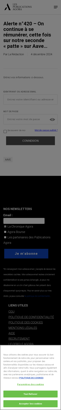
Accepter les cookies (30, 403)
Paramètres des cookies (30, 384)
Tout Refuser (30, 394)
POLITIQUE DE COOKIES (31, 378)
